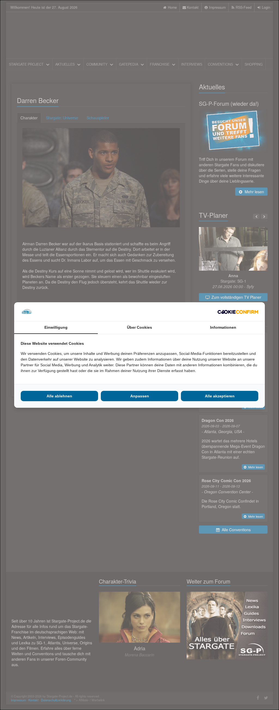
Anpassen (139, 396)
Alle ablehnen (59, 396)
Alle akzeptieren (220, 396)
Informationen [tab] (223, 327)
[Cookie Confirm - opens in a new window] (237, 312)
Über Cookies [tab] (139, 327)
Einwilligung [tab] (56, 327)
